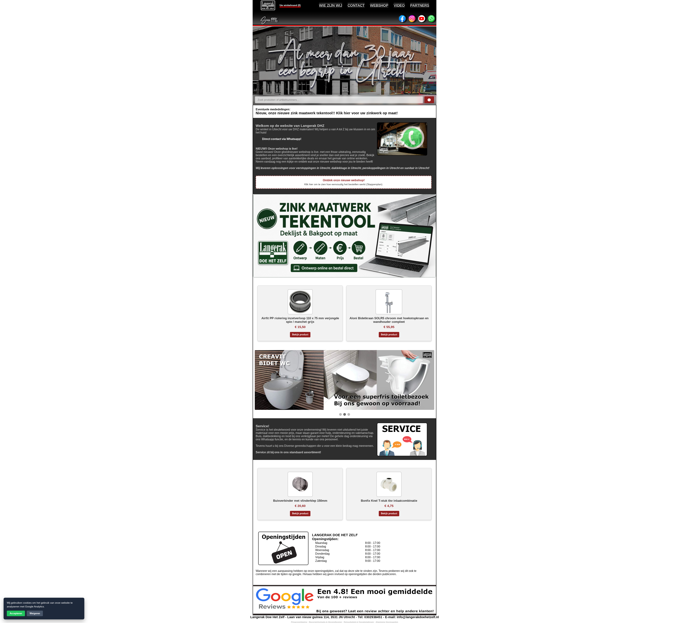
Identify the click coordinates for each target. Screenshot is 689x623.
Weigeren (35, 613)
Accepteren (16, 613)
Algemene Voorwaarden (387, 622)
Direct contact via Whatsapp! (278, 138)
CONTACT (356, 5)
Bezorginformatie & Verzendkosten (325, 622)
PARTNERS (419, 5)
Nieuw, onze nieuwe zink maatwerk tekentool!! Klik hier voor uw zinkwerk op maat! (327, 113)
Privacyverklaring (299, 622)
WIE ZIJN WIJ (330, 5)
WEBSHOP (379, 5)
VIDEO (399, 5)
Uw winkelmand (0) (290, 5)
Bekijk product (300, 334)
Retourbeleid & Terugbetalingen (359, 622)
